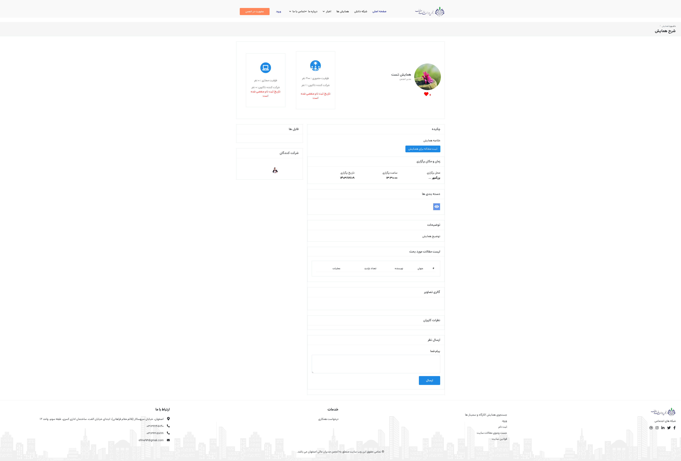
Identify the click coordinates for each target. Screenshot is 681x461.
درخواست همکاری (328, 419)
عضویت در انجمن (254, 11)
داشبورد (672, 26)
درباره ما (312, 11)
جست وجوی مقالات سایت (492, 433)
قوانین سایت (499, 439)
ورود (278, 11)
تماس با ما (298, 11)
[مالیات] (436, 206)
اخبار (328, 11)
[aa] (275, 170)
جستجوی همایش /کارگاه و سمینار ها (486, 415)
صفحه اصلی (379, 11)
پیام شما (435, 351)
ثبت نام (503, 427)
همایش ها (342, 11)
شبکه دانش (360, 11)
